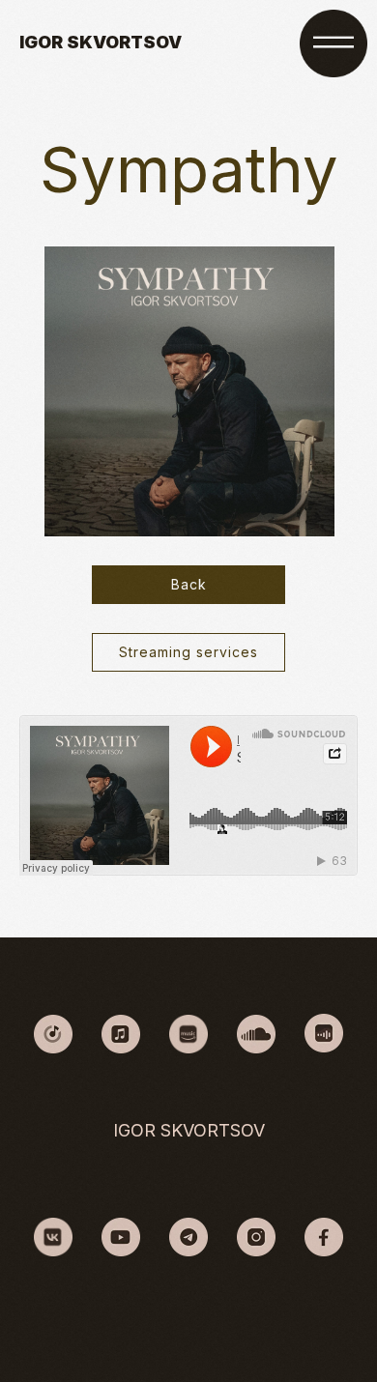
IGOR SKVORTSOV (100, 42)
